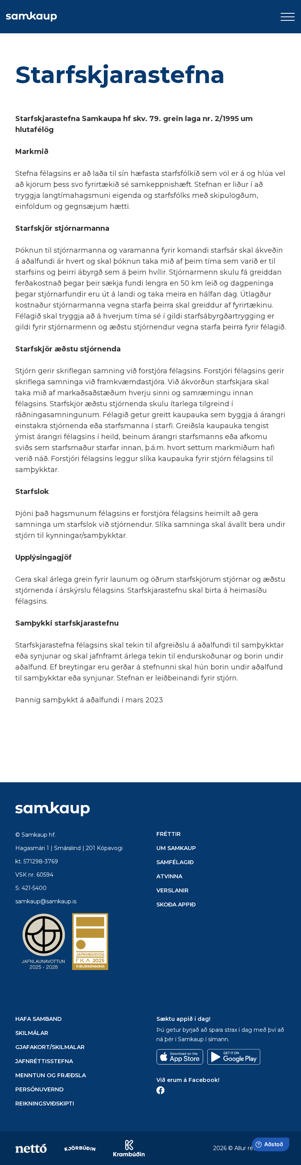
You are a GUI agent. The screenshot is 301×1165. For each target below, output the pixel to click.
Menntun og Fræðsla (50, 1075)
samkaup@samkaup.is (45, 901)
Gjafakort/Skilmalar (50, 1047)
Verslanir (172, 890)
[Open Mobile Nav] (287, 17)
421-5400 (34, 888)
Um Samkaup (176, 848)
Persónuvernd (39, 1089)
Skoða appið (176, 904)
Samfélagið (175, 862)
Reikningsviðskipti (44, 1103)
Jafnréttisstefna (44, 1061)
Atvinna (169, 876)
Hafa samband (38, 1018)
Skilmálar (31, 1033)
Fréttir (168, 834)
